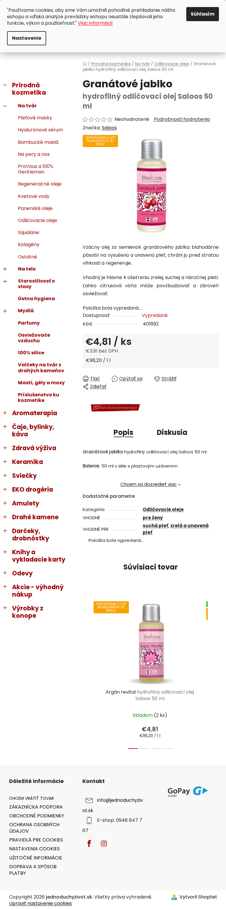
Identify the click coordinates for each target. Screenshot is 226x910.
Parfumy (29, 323)
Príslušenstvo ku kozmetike (38, 397)
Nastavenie (26, 38)
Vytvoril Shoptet (198, 897)
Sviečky (24, 475)
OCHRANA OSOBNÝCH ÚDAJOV (34, 827)
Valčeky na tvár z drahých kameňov (41, 367)
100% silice (31, 352)
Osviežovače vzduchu (34, 338)
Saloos (109, 127)
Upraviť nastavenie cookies (40, 903)
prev (87, 673)
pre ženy (153, 518)
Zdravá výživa (34, 448)
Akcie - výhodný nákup (38, 591)
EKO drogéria (32, 489)
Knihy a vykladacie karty (38, 556)
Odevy (22, 573)
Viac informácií (95, 23)
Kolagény (28, 244)
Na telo (27, 269)
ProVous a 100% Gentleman (35, 169)
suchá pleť (155, 525)
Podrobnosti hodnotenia (182, 119)
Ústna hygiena (36, 298)
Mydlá (26, 310)
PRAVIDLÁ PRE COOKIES (36, 839)
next (214, 673)
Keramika (27, 461)
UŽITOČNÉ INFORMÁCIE (35, 857)
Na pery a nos (34, 154)
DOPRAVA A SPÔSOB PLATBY (32, 869)
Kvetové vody (33, 196)
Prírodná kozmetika (29, 89)
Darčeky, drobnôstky (30, 534)
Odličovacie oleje (37, 220)
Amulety (25, 503)
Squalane (28, 232)
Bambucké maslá (38, 142)
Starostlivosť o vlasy (36, 284)
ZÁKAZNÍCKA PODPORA (36, 807)
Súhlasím (203, 14)
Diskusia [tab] (172, 432)
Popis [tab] (123, 432)
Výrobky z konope (27, 612)
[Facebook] (89, 843)
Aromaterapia (34, 413)
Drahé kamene (35, 517)
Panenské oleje (35, 208)
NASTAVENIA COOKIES (34, 848)
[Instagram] (104, 843)
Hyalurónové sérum (40, 129)
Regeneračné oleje (40, 184)
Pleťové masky (35, 117)
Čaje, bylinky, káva (33, 430)
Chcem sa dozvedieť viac (148, 484)
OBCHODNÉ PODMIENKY (36, 815)
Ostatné (27, 256)
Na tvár (27, 105)
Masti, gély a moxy (41, 382)
